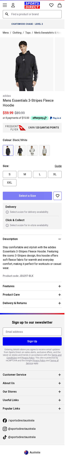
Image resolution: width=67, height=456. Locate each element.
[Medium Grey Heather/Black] (32, 150)
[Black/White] (8, 150)
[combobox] (32, 14)
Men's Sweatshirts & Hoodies (49, 32)
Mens (6, 32)
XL (55, 174)
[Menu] (5, 5)
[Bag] (59, 5)
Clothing (17, 32)
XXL (9, 182)
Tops (28, 32)
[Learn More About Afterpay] (40, 118)
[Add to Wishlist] (57, 196)
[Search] (7, 14)
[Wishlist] (51, 5)
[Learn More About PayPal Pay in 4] (55, 118)
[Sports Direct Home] (32, 5)
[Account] (13, 5)
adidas (7, 95)
